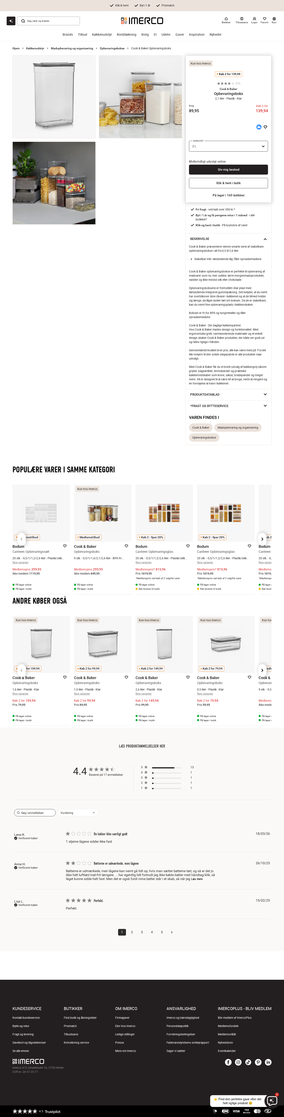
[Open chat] (11, 21)
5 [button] (162, 932)
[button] (228, 89)
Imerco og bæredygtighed (183, 1018)
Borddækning (126, 34)
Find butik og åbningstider (80, 1018)
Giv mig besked (228, 169)
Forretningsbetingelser (181, 1034)
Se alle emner (20, 1051)
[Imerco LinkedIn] (268, 1062)
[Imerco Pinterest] (258, 1062)
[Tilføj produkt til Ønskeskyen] (259, 127)
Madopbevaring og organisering (72, 48)
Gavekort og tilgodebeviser (29, 1042)
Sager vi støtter (176, 1051)
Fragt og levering (23, 1034)
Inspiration (197, 34)
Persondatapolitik (178, 1026)
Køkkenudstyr (102, 34)
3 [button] (142, 932)
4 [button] (152, 932)
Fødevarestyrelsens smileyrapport (188, 1042)
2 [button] (132, 932)
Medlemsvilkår (227, 1034)
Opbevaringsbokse (112, 48)
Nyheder (215, 34)
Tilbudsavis (71, 1034)
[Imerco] (142, 20)
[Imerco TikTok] (248, 1062)
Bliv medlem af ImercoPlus (235, 1018)
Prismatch (70, 1026)
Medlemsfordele (228, 1026)
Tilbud (82, 34)
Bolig (145, 34)
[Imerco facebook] (228, 1062)
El (155, 34)
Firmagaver (122, 1018)
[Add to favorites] (265, 127)
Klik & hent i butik (228, 183)
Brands (68, 34)
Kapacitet (198, 141)
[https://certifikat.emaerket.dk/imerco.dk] (268, 1111)
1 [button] (122, 932)
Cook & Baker (200, 427)
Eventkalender (227, 1051)
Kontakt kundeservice (26, 1018)
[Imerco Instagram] (238, 1062)
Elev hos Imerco (125, 1026)
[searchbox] (35, 812)
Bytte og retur (20, 1026)
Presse (119, 1042)
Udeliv (166, 34)
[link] (167, 788)
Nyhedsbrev (225, 1042)
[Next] (262, 539)
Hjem (16, 48)
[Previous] (21, 539)
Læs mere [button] (197, 879)
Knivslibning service (76, 1042)
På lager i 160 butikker (228, 195)
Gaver (179, 34)
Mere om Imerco (125, 1051)
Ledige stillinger (125, 1034)
